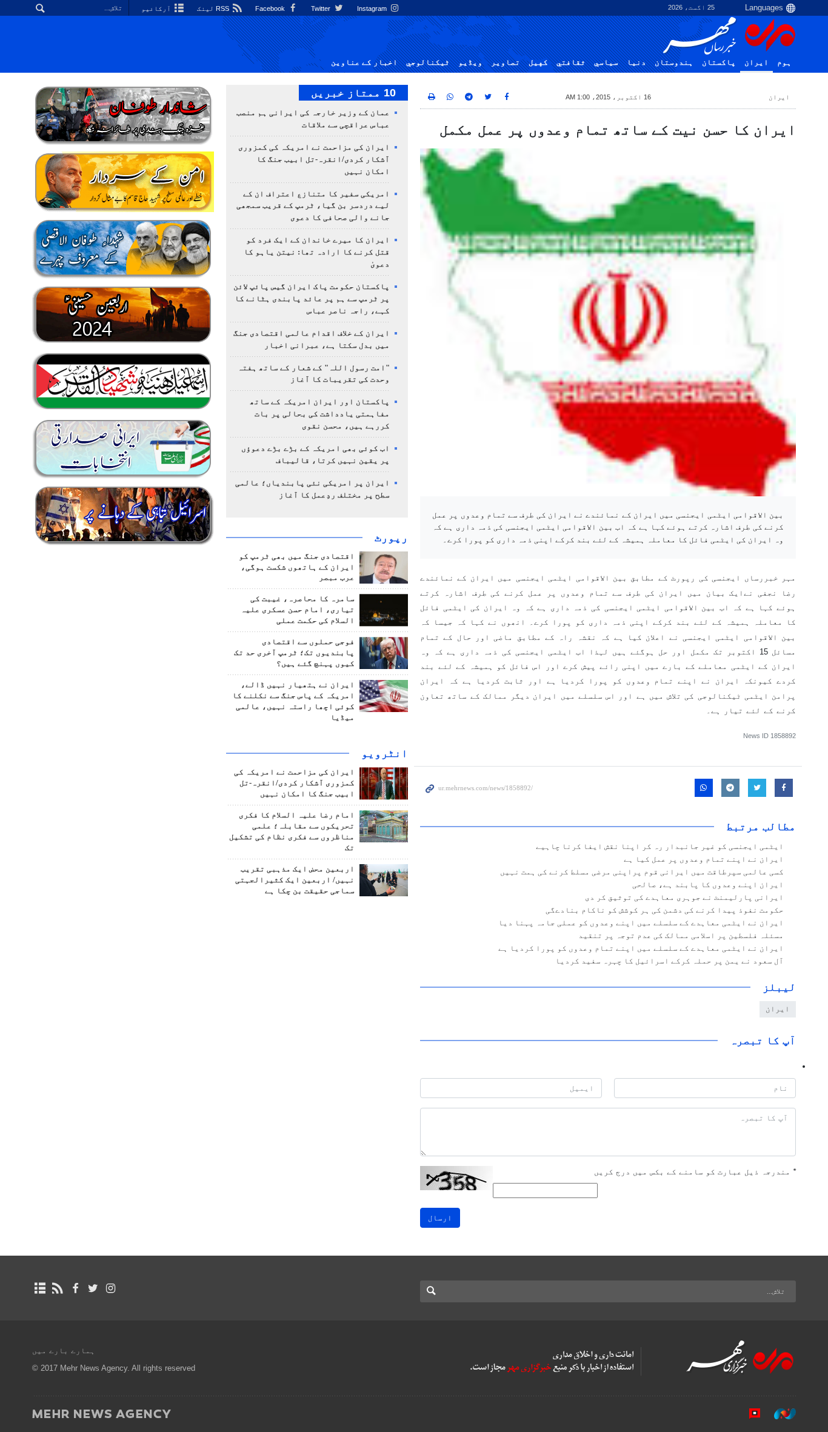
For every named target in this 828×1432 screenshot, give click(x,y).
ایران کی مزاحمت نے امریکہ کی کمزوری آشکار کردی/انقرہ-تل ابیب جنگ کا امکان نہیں (314, 159)
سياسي (606, 62)
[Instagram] (110, 1288)
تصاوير (505, 62)
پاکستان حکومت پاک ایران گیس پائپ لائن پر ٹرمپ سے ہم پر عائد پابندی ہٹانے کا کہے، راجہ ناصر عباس (311, 298)
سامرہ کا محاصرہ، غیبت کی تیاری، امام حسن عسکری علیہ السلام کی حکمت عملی (298, 609)
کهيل (538, 62)
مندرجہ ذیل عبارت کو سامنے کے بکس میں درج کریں (695, 1171)
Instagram (373, 8)
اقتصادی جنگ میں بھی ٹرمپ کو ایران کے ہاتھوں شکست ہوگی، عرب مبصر (297, 567)
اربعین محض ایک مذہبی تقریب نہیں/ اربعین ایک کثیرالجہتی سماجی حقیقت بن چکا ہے (295, 880)
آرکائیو (157, 8)
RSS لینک (214, 8)
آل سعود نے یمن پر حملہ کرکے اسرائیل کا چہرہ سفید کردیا (669, 961)
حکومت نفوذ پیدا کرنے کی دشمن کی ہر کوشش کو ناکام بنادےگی (665, 910)
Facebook (271, 8)
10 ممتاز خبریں (353, 93)
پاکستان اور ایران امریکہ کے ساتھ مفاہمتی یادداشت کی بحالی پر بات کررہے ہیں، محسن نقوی (320, 414)
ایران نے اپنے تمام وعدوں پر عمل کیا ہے (704, 859)
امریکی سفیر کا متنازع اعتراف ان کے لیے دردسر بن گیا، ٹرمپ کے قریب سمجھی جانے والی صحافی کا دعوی (313, 206)
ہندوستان (674, 62)
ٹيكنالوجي (428, 62)
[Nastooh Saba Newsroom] (779, 1413)
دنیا (636, 62)
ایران (756, 62)
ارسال (440, 1217)
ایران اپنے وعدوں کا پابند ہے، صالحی (708, 885)
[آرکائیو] (39, 1288)
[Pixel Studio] (748, 1413)
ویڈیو (470, 62)
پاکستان (719, 62)
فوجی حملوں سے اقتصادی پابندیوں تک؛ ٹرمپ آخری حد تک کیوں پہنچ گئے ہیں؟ (294, 653)
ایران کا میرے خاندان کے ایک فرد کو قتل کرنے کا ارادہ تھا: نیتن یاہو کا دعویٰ (317, 252)
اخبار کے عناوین (364, 62)
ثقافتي (571, 62)
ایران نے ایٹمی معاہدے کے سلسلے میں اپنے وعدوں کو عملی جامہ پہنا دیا (641, 923)
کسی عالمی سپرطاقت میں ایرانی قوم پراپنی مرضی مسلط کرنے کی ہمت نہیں (642, 872)
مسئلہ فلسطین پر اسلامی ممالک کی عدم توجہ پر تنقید (681, 935)
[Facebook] (74, 1288)
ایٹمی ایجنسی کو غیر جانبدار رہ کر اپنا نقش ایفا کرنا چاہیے (660, 846)
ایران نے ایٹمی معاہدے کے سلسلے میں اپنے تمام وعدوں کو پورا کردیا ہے (641, 948)
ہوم (784, 62)
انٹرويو (384, 753)
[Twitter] (93, 1288)
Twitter (321, 8)
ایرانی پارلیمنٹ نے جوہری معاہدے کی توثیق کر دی (684, 897)
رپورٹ (391, 537)
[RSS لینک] (57, 1288)
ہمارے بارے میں (63, 1350)
